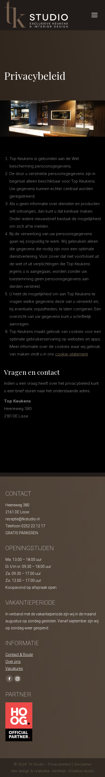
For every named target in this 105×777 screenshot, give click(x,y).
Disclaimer (83, 764)
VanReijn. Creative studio (73, 771)
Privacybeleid (60, 764)
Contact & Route (19, 654)
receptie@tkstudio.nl (22, 519)
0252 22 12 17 (33, 526)
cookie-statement (71, 354)
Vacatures (14, 668)
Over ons (13, 661)
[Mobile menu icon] (94, 15)
